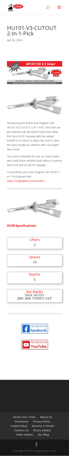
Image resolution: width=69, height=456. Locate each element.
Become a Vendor (43, 426)
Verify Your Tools (24, 417)
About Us (46, 417)
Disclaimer (21, 421)
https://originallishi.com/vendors (26, 181)
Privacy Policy (41, 421)
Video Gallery (24, 434)
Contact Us (21, 430)
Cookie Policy (18, 426)
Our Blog (43, 434)
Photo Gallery (42, 430)
